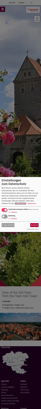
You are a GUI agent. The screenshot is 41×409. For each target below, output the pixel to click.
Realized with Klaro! (32, 229)
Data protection (20, 203)
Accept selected (8, 225)
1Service (12, 212)
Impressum (32, 203)
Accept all (34, 225)
